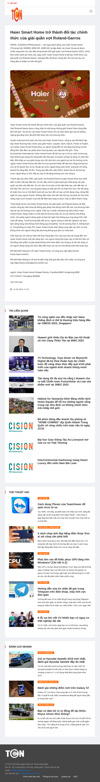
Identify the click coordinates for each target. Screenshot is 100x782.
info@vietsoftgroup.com (21, 770)
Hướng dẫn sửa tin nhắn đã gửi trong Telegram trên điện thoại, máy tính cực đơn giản (62, 591)
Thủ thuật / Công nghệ (49, 527)
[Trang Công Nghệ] (14, 753)
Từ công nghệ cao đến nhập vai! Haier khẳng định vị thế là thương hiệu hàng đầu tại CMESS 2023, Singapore (64, 320)
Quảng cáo (65, 777)
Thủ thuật (43, 498)
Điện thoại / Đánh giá (48, 682)
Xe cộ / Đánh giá (46, 653)
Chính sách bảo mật (31, 777)
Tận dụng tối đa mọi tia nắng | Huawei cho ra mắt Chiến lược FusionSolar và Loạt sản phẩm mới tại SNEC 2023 (64, 381)
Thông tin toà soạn (50, 777)
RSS (75, 777)
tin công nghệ (25, 773)
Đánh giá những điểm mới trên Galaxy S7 (63, 687)
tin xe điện (36, 773)
